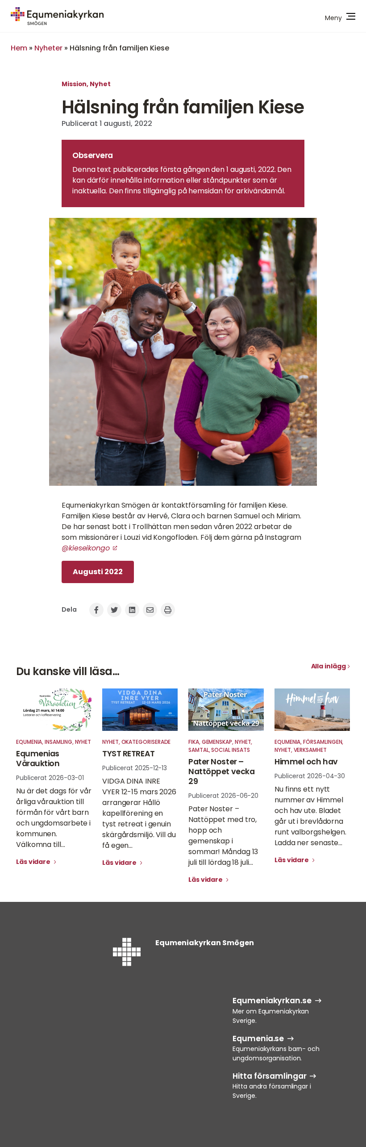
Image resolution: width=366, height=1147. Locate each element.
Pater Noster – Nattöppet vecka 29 (221, 771)
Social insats (230, 750)
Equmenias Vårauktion (38, 758)
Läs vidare (34, 861)
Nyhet (100, 83)
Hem (19, 48)
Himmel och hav (306, 761)
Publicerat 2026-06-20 (223, 795)
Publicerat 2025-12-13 (134, 767)
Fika (193, 742)
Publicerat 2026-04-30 (309, 776)
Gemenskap (217, 742)
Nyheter (48, 48)
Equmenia (29, 742)
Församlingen (322, 742)
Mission (74, 83)
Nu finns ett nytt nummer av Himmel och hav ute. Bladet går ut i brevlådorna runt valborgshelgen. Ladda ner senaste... (310, 816)
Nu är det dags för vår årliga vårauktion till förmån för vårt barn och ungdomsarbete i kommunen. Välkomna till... (54, 818)
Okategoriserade (146, 742)
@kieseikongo (86, 548)
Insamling (58, 742)
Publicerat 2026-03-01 (50, 777)
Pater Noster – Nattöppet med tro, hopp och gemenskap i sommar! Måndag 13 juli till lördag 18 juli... (223, 836)
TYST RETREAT (128, 753)
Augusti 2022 (98, 572)
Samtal (198, 750)
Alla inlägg (328, 666)
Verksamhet (310, 750)
